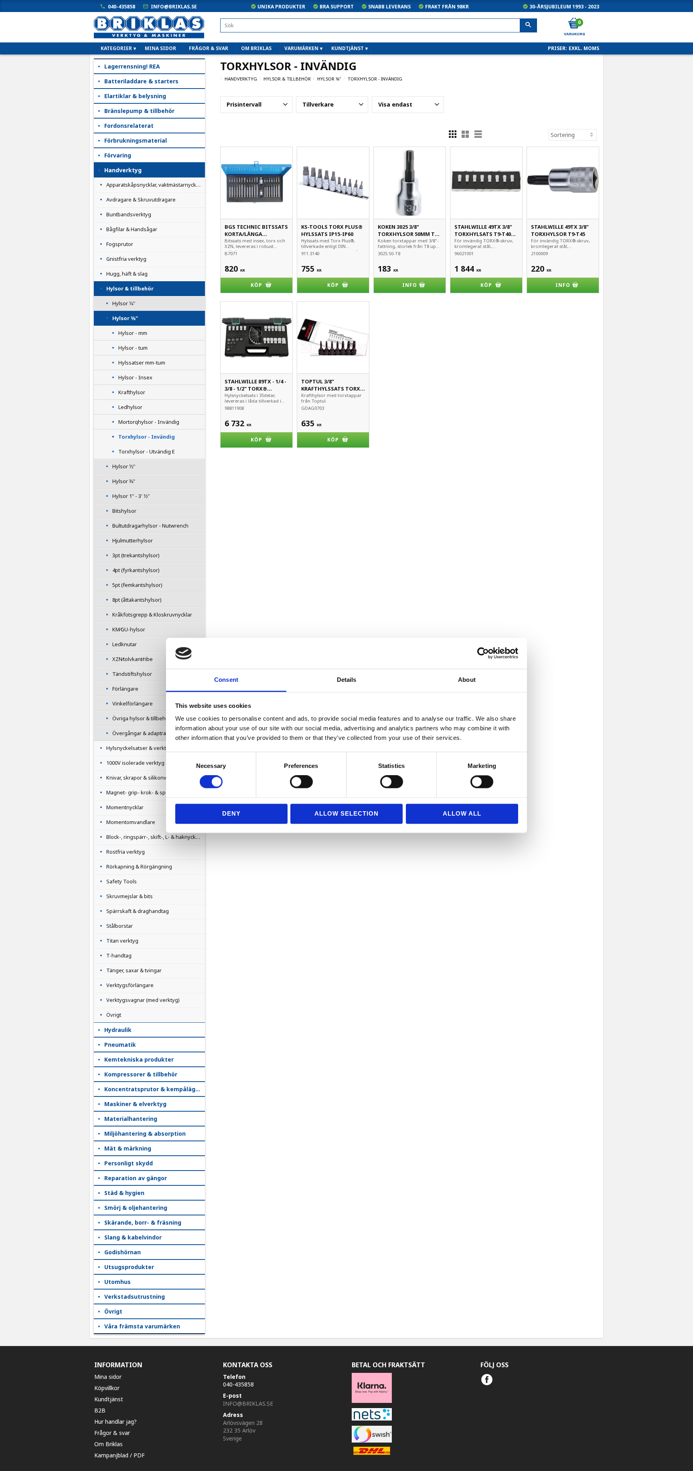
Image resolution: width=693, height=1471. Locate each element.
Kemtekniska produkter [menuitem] (139, 1059)
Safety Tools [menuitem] (121, 881)
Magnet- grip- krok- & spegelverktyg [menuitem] (150, 792)
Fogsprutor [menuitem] (119, 244)
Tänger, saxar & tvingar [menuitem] (134, 970)
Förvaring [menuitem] (117, 155)
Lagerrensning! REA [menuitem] (132, 66)
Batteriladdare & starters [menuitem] (141, 81)
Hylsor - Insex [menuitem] (135, 377)
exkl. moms (584, 48)
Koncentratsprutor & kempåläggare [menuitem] (154, 1089)
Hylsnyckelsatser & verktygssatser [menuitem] (148, 748)
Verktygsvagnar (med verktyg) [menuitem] (143, 1000)
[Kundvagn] (574, 24)
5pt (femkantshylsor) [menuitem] (137, 584)
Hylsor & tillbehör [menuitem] (130, 288)
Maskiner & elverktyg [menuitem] (135, 1104)
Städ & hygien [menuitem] (124, 1193)
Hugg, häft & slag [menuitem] (127, 273)
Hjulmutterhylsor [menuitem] (132, 540)
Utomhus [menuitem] (117, 1282)
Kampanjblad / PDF (119, 1455)
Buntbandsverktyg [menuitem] (128, 214)
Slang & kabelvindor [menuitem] (133, 1237)
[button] (256, 104)
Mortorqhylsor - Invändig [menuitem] (148, 421)
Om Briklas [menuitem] (256, 48)
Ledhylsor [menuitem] (130, 407)
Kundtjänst (108, 1399)
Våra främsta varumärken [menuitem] (142, 1326)
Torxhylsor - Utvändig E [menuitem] (146, 451)
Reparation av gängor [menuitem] (135, 1178)
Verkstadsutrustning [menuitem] (134, 1296)
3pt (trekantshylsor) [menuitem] (136, 555)
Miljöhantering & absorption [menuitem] (145, 1133)
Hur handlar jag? (115, 1421)
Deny (231, 813)
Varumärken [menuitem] (301, 48)
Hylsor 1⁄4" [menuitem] (123, 303)
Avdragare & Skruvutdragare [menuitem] (141, 199)
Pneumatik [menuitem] (120, 1044)
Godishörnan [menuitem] (122, 1252)
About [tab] (467, 679)
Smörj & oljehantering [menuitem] (135, 1207)
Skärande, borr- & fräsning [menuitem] (142, 1222)
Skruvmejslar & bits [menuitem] (129, 896)
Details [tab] (347, 679)
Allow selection (346, 813)
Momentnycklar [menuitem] (125, 807)
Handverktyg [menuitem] (123, 170)
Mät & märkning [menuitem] (127, 1148)
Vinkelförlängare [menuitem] (132, 703)
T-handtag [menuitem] (119, 955)
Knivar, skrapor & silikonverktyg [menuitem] (144, 777)
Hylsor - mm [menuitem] (132, 333)
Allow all (462, 813)
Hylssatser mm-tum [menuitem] (141, 362)
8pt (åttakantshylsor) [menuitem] (137, 599)
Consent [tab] (226, 679)
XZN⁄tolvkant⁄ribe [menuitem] (132, 659)
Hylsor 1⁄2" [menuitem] (123, 466)
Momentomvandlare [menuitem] (130, 822)
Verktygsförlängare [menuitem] (130, 985)
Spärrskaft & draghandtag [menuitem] (137, 911)
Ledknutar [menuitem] (124, 644)
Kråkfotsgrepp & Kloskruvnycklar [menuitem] (152, 614)
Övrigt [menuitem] (113, 1014)
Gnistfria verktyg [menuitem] (126, 258)
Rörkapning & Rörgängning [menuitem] (139, 866)
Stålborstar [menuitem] (119, 925)
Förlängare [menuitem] (125, 688)
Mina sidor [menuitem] (160, 48)
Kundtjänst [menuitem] (347, 48)
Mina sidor (108, 1376)
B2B (99, 1410)
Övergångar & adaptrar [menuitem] (140, 733)
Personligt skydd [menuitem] (128, 1163)
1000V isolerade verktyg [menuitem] (135, 762)
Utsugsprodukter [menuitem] (129, 1267)
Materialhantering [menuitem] (130, 1118)
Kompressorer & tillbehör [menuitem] (140, 1074)
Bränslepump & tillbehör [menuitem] (139, 111)
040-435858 (121, 6)
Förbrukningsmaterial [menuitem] (135, 140)
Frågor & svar (112, 1433)
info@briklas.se (174, 6)
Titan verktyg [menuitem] (122, 940)
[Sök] (528, 25)
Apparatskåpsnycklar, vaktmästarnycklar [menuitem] (154, 184)
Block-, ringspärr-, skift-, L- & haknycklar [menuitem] (154, 836)
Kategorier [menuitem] (116, 48)
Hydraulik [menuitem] (118, 1030)
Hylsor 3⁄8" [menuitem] (125, 318)
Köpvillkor (107, 1388)
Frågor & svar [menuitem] (208, 48)
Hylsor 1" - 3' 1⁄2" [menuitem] (131, 496)
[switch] (301, 782)
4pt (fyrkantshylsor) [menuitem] (136, 570)
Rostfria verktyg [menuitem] (125, 851)
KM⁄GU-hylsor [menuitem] (128, 629)
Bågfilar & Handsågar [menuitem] (131, 229)
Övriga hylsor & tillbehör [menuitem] (141, 718)
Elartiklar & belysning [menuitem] (135, 96)
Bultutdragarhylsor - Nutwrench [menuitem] (150, 525)
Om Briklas (108, 1444)
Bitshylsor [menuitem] (124, 510)
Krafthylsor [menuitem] (131, 392)
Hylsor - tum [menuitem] (133, 347)
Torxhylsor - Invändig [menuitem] (146, 436)
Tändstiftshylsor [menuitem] (132, 673)
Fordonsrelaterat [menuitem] (129, 125)
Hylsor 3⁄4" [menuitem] (123, 481)
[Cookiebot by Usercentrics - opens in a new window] (483, 653)
